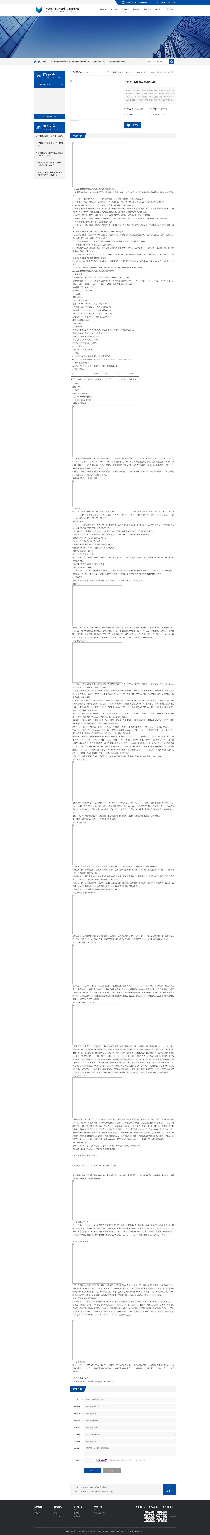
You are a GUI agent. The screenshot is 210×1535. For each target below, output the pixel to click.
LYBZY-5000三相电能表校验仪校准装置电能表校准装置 (50, 173)
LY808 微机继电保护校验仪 (74, 62)
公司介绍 (37, 1513)
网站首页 (102, 9)
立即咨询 (134, 125)
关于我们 (114, 9)
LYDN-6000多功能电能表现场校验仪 (94, 1487)
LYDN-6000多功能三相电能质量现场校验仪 (97, 1492)
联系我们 (170, 9)
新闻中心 (136, 9)
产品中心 (125, 9)
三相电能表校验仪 (43, 84)
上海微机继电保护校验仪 (116, 62)
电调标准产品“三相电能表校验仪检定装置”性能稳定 (50, 164)
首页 (119, 72)
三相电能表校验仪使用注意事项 (50, 136)
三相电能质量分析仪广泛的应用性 (50, 144)
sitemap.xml (139, 1531)
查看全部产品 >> (49, 117)
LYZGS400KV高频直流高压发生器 (96, 62)
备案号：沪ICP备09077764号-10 (122, 1531)
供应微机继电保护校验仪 (56, 62)
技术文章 (147, 9)
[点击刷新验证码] (101, 1460)
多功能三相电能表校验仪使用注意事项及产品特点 (50, 154)
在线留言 (158, 9)
